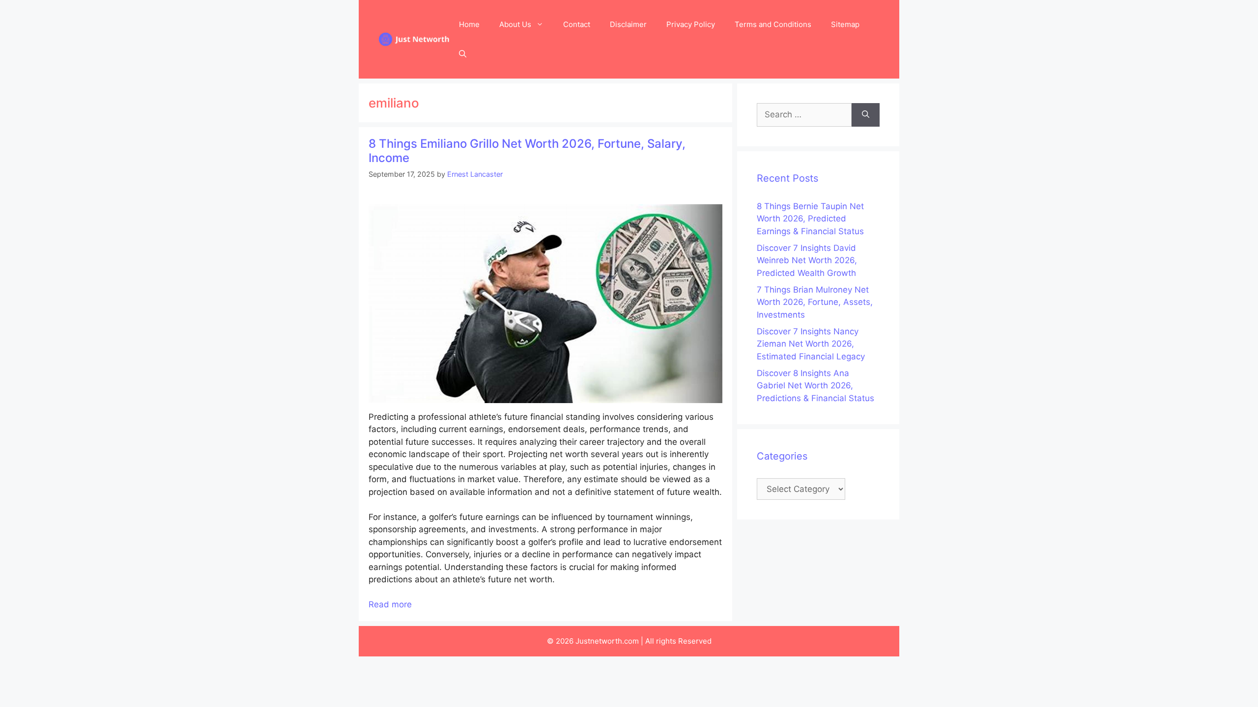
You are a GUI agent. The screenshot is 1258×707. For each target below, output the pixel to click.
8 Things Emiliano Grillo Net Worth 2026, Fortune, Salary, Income (527, 150)
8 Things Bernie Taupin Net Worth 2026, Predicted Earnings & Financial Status (810, 218)
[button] (462, 54)
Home (469, 24)
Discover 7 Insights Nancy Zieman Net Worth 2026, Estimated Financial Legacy (811, 343)
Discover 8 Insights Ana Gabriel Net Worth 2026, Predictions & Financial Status (815, 385)
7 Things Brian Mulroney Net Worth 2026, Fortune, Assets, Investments (815, 302)
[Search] (866, 115)
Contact (576, 24)
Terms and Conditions (773, 24)
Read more (390, 604)
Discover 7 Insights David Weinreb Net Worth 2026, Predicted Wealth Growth (807, 260)
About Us (515, 24)
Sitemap (845, 24)
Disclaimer (628, 24)
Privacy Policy (690, 24)
